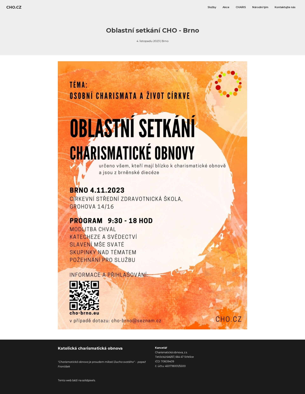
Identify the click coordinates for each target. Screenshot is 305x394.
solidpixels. (88, 380)
